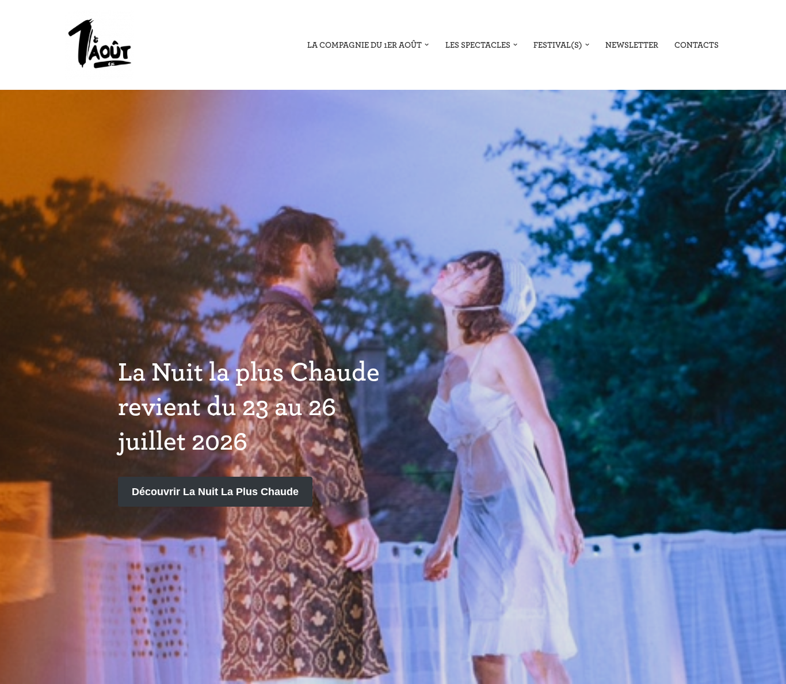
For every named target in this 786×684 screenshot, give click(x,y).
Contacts (696, 45)
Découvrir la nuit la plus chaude (215, 491)
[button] (427, 45)
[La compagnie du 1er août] (99, 44)
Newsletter (631, 45)
